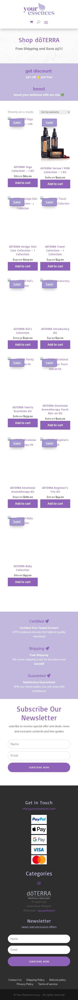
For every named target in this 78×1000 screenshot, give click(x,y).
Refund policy (57, 979)
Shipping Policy (35, 979)
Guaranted (37, 676)
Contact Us (15, 979)
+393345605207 (45, 910)
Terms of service (48, 984)
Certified (36, 621)
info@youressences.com (39, 808)
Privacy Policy (25, 984)
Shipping (36, 648)
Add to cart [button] (22, 183)
